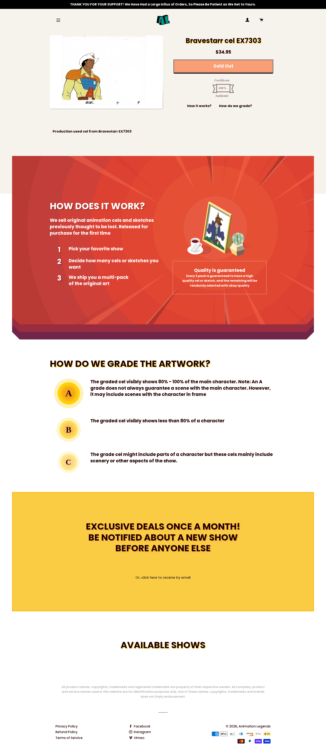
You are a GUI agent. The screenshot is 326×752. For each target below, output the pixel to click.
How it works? (199, 105)
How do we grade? (235, 105)
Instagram (142, 732)
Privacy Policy (66, 726)
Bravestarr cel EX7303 (223, 41)
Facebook (141, 726)
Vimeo (139, 738)
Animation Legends (255, 726)
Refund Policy (66, 732)
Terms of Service (69, 738)
